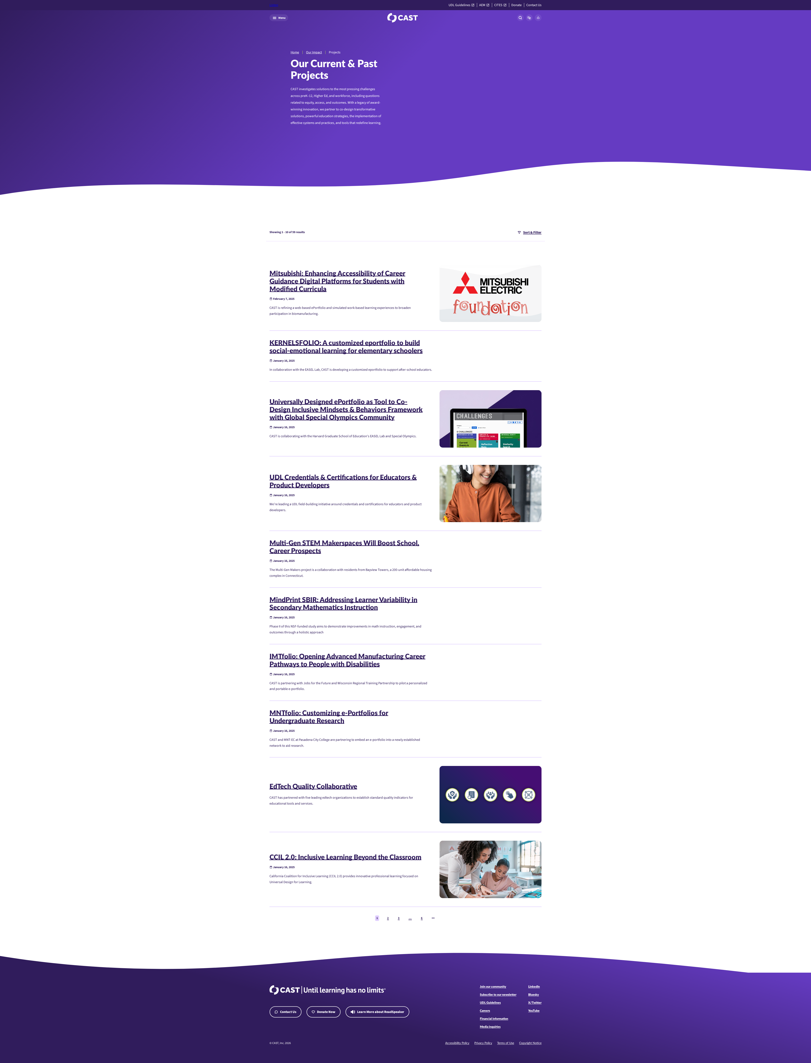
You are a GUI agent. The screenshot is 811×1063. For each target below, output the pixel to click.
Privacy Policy (483, 1043)
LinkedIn (534, 986)
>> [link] (433, 918)
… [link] (410, 918)
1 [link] (377, 918)
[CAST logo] (402, 17)
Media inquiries (490, 1026)
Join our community (493, 986)
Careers (485, 1010)
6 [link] (421, 918)
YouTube (534, 1010)
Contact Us (534, 5)
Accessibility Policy (457, 1043)
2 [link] (388, 918)
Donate (516, 5)
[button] (529, 17)
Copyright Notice (530, 1043)
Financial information (494, 1018)
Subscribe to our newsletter (498, 994)
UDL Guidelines (459, 5)
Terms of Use (505, 1043)
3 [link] (398, 918)
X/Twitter (535, 1002)
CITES (498, 5)
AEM (482, 5)
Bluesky (533, 994)
